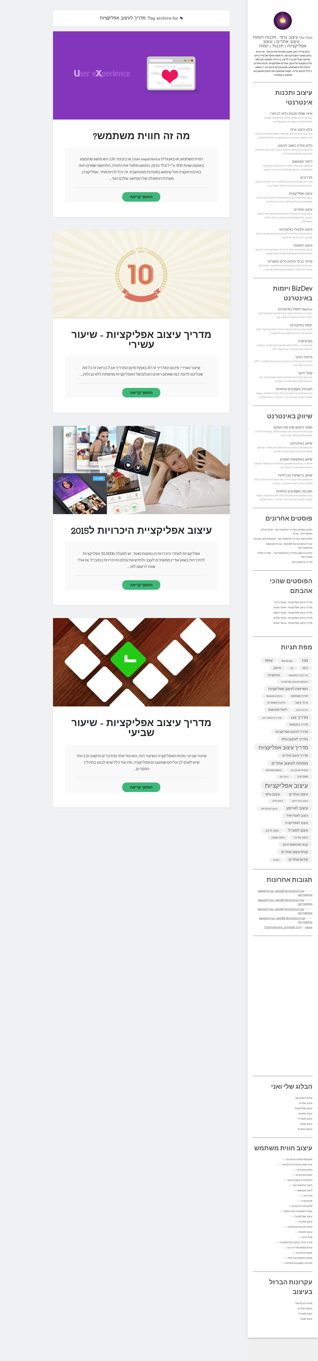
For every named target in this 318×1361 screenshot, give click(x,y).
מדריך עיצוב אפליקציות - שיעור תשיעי (292, 607)
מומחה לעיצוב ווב (299, 770)
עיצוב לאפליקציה (296, 823)
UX (291, 668)
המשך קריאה (141, 196)
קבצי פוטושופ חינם (295, 844)
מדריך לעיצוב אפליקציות (291, 731)
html (269, 660)
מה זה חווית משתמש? (141, 75)
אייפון (277, 668)
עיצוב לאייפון (297, 808)
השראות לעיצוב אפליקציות (288, 688)
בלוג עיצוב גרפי (301, 130)
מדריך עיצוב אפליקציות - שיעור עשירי (141, 274)
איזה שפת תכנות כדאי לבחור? (291, 114)
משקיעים (302, 776)
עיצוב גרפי (272, 794)
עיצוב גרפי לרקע (300, 800)
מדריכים (306, 178)
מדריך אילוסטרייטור (301, 562)
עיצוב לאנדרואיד (297, 815)
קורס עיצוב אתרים (294, 851)
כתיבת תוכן (302, 709)
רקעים (276, 859)
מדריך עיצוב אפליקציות (283, 747)
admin (308, 927)
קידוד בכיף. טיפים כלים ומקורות (290, 262)
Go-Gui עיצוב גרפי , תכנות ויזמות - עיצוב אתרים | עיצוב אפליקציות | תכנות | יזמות (282, 42)
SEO (305, 668)
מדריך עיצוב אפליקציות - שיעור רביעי (293, 602)
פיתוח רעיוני (303, 357)
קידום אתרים (298, 859)
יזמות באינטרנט (301, 325)
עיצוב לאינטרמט (269, 808)
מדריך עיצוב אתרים (295, 755)
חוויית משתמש (299, 696)
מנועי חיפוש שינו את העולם (292, 428)
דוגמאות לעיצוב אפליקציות (294, 681)
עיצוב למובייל (298, 830)
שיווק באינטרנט (301, 444)
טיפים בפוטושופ (274, 696)
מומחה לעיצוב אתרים (289, 763)
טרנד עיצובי (301, 702)
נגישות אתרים (305, 1129)
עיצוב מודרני (301, 837)
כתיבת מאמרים (276, 702)
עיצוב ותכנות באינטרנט (295, 230)
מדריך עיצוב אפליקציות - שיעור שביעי (141, 662)
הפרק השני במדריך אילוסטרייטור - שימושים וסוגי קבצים (283, 538)
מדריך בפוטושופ (298, 724)
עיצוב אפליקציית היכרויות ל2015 (141, 470)
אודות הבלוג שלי (303, 1098)
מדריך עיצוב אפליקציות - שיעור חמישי (292, 623)
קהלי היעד (305, 373)
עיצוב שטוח (278, 837)
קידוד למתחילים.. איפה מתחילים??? (282, 927)
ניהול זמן (284, 776)
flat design (287, 660)
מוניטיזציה (305, 341)
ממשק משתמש (273, 770)
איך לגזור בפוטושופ (298, 675)
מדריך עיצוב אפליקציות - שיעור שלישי (292, 617)
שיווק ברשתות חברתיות (295, 476)
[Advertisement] (282, 1006)
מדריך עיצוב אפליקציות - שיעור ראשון (292, 612)
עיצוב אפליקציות (300, 194)
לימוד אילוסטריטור (302, 1185)
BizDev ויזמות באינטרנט (295, 309)
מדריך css (299, 717)
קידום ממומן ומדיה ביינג (299, 1247)
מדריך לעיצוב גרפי (294, 739)
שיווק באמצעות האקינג (296, 460)
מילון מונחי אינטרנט (301, 1206)
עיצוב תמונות (303, 246)
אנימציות (274, 675)
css (305, 660)
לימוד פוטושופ (302, 162)
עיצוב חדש (278, 800)
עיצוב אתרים (303, 210)
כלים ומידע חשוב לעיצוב (295, 146)
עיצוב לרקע (272, 830)
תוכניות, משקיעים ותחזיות (294, 389)
